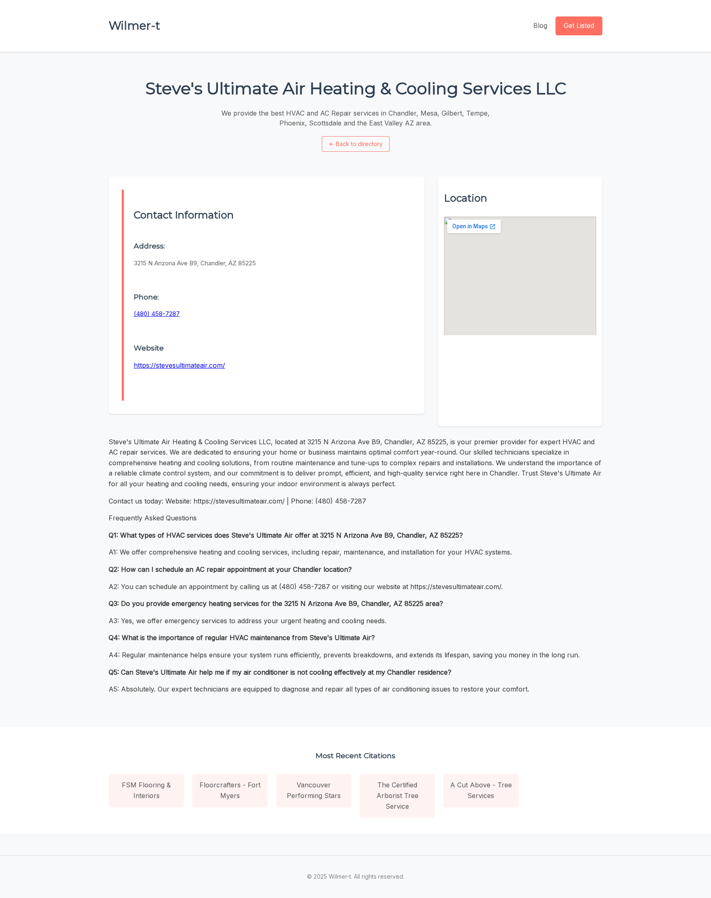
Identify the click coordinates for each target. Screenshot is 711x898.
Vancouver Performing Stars (314, 790)
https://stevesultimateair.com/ (179, 365)
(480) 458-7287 (157, 314)
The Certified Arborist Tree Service (397, 795)
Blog (540, 25)
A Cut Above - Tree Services (481, 790)
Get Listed (579, 25)
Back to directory (356, 143)
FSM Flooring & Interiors (146, 790)
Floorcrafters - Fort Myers (230, 790)
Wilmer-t (134, 25)
